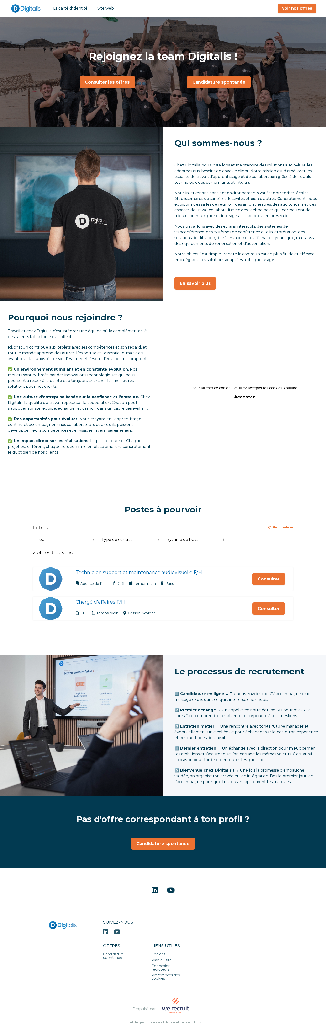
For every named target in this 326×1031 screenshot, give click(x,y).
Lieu (41, 539)
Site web (105, 8)
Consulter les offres (107, 82)
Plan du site (162, 960)
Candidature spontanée (218, 82)
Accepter (244, 396)
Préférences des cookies (166, 977)
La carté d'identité (70, 8)
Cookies (158, 954)
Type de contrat (116, 539)
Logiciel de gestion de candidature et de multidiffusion (163, 1022)
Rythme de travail (183, 539)
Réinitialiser (283, 527)
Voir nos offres (297, 8)
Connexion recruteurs (161, 967)
